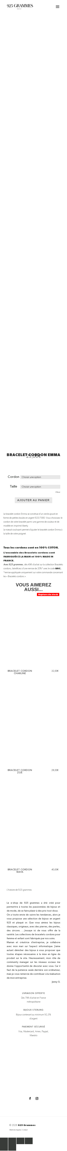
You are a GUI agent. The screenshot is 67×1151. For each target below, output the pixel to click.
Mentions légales (15, 1130)
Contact (25, 1130)
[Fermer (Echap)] (29, 1141)
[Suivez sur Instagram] (37, 1098)
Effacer (57, 492)
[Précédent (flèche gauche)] (4, 1147)
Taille (13, 486)
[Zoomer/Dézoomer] (4, 1141)
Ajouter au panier (33, 500)
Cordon (13, 477)
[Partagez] (20, 1141)
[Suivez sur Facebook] (30, 1098)
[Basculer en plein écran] (12, 1141)
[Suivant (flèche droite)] (12, 1147)
